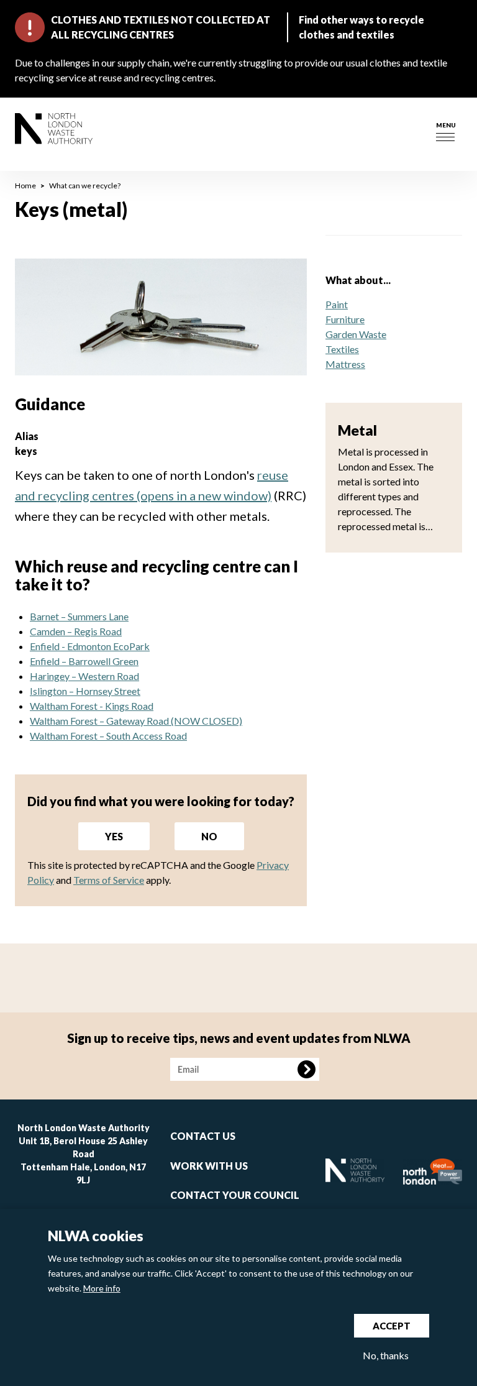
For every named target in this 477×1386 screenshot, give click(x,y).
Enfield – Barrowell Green (84, 661)
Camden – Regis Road (76, 631)
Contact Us (202, 1136)
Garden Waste (355, 334)
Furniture (345, 319)
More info (101, 1288)
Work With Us (209, 1166)
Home (25, 185)
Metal (357, 430)
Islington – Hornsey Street (85, 691)
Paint (336, 304)
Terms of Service (108, 880)
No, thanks (386, 1355)
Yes (114, 836)
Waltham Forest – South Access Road (108, 735)
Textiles (342, 349)
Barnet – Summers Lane (79, 616)
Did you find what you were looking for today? (160, 801)
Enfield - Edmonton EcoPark (90, 646)
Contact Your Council (234, 1195)
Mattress (345, 364)
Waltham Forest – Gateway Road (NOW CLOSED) (136, 721)
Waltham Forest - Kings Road (91, 706)
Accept (392, 1325)
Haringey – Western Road (84, 676)
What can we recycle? (84, 185)
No (209, 836)
